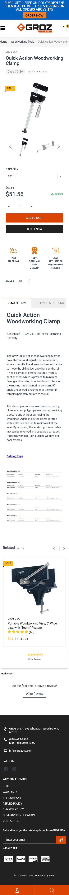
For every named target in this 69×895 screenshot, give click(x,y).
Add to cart (34, 217)
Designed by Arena (45, 875)
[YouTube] (14, 769)
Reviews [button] (7, 673)
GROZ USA (11, 51)
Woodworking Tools (22, 41)
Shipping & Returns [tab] (50, 303)
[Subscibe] (61, 840)
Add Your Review (37, 71)
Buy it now (34, 229)
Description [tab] (17, 303)
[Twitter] (20, 281)
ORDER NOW (34, 15)
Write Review (34, 694)
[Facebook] (28, 281)
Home (3, 41)
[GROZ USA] (34, 27)
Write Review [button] (34, 659)
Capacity (12, 169)
